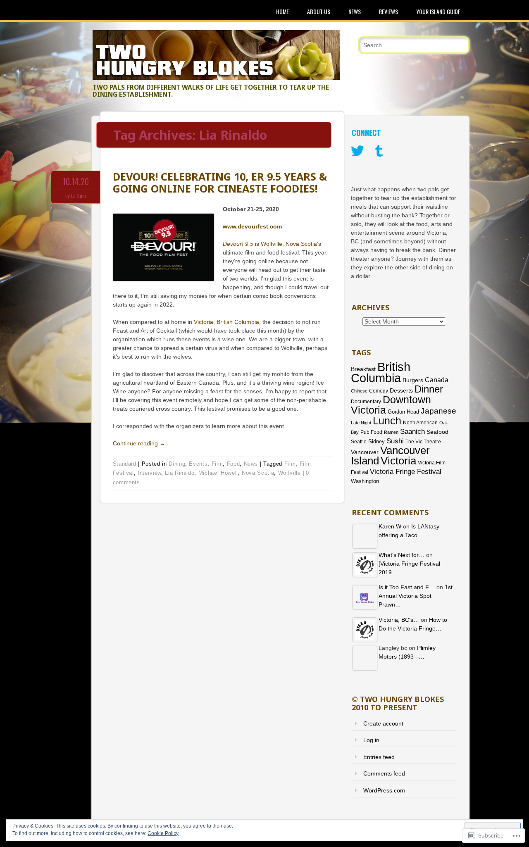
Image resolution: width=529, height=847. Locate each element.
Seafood (437, 431)
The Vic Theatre (423, 441)
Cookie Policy (163, 833)
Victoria (398, 460)
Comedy (378, 391)
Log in (371, 740)
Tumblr (379, 151)
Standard (124, 464)
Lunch (387, 420)
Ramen (391, 432)
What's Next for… (401, 555)
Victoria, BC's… (399, 619)
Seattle (359, 442)
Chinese (359, 390)
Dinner (429, 389)
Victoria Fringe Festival (405, 472)
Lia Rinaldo (179, 473)
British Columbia (380, 372)
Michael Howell (218, 473)
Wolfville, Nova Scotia (289, 243)
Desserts (401, 391)
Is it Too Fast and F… (407, 587)
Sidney (376, 441)
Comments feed (384, 773)
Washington (365, 481)
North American (420, 423)
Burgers (413, 380)
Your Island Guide (438, 11)
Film (217, 464)
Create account (383, 723)
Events (198, 464)
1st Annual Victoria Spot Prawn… (416, 596)
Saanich (412, 431)
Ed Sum (78, 195)
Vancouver (365, 452)
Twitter (357, 151)
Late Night (361, 422)
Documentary (366, 401)
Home (282, 11)
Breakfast (363, 369)
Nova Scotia (258, 473)
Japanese (438, 411)
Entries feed (379, 757)
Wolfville (289, 473)
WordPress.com (384, 790)
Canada (436, 379)
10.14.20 (75, 181)
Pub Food (371, 432)
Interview (149, 473)
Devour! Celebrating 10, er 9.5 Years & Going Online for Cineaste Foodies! (220, 182)
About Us (318, 11)
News (354, 11)
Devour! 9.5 (238, 243)
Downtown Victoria (391, 405)
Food (233, 464)
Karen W (390, 526)
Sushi (395, 441)
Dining (177, 464)
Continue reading (139, 443)
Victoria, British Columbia (226, 322)
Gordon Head (403, 412)
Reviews (388, 11)
